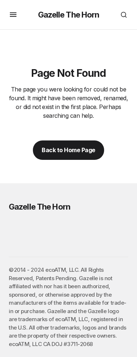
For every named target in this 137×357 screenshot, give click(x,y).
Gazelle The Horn (68, 14)
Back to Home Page (68, 150)
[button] (13, 14)
